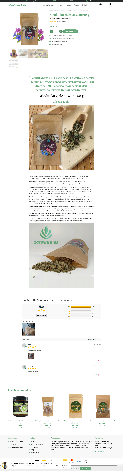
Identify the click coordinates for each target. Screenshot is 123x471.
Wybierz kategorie (49, 5)
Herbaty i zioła (64, 11)
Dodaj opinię (41, 315)
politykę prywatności (72, 468)
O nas (60, 5)
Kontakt (84, 5)
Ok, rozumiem (85, 468)
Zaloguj (110, 6)
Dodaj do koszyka (71, 31)
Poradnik (77, 5)
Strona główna (53, 11)
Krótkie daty (68, 5)
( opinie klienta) (61, 21)
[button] (44, 12)
